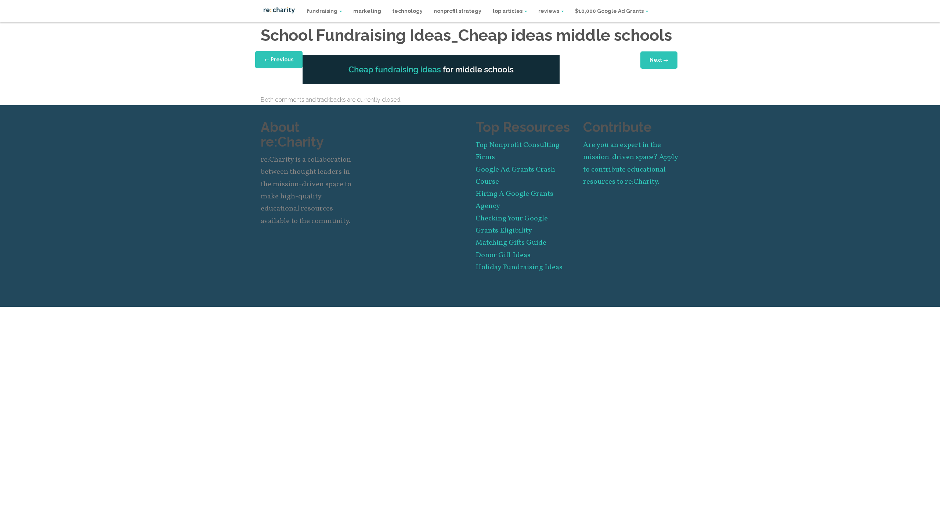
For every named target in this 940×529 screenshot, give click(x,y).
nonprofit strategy (457, 11)
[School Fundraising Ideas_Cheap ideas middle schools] (431, 68)
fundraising (323, 11)
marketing (367, 11)
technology (407, 11)
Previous (278, 59)
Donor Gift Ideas (503, 255)
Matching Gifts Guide (511, 243)
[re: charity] (279, 9)
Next (659, 60)
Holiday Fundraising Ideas (519, 267)
